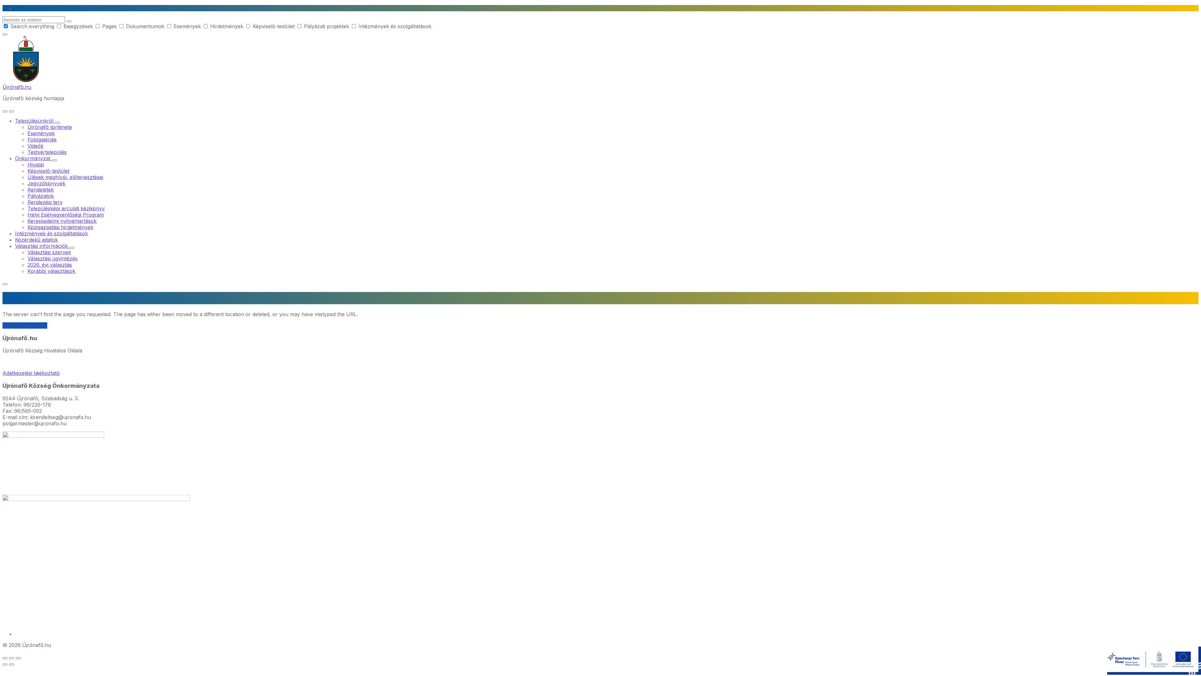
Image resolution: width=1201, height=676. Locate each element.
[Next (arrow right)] (11, 664)
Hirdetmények (227, 26)
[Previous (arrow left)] (5, 664)
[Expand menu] (11, 111)
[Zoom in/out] (18, 658)
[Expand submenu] (57, 123)
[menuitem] (35, 121)
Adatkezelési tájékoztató (31, 373)
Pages (109, 26)
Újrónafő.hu (17, 87)
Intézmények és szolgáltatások (394, 26)
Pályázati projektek (326, 26)
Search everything (32, 26)
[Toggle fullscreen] (11, 658)
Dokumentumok (145, 26)
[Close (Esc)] (5, 658)
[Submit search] (69, 21)
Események (187, 26)
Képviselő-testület (273, 26)
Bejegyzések (78, 26)
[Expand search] (5, 111)
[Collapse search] (5, 34)
